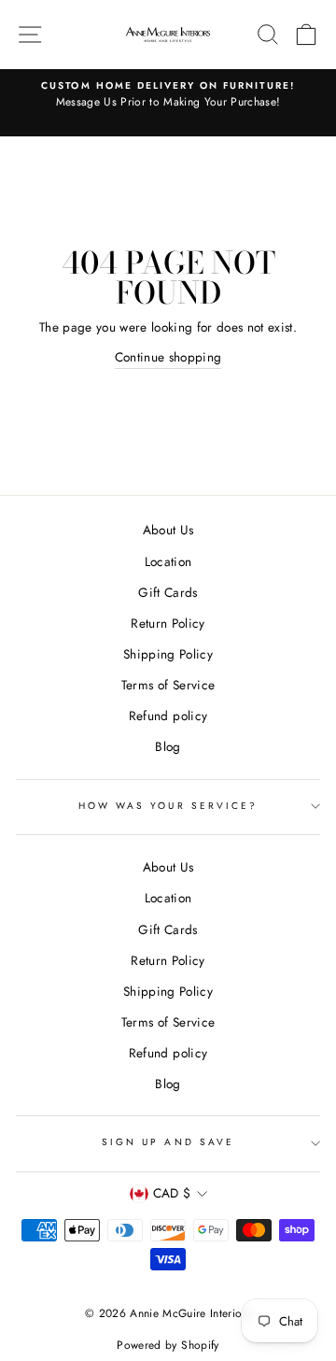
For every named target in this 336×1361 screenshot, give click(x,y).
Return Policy (167, 623)
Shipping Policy (168, 654)
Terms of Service (168, 684)
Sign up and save (168, 1142)
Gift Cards (167, 592)
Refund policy (168, 715)
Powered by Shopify (167, 1345)
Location (168, 561)
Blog (167, 746)
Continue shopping (168, 356)
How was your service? (168, 806)
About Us (168, 529)
